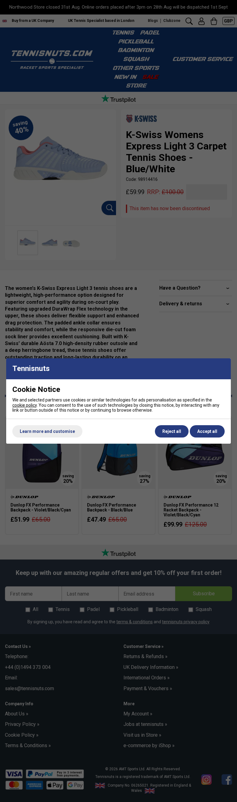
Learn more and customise (47, 431)
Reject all (171, 431)
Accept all (207, 431)
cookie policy (24, 405)
